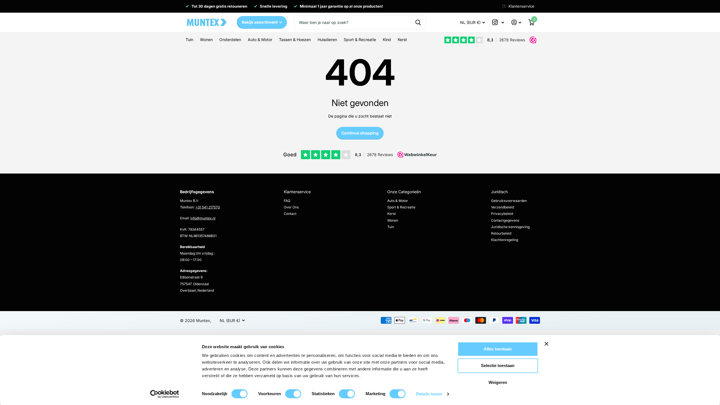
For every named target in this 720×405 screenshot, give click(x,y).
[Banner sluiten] (564, 348)
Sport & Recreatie (401, 207)
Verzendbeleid (502, 207)
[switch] (293, 393)
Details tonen (429, 394)
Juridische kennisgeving (510, 227)
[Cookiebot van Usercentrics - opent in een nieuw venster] (164, 394)
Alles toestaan (498, 348)
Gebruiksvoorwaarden (509, 201)
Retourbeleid (501, 233)
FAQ (287, 201)
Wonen (392, 220)
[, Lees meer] (498, 22)
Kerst (391, 214)
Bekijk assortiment (260, 22)
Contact (290, 214)
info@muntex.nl (202, 218)
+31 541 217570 (207, 207)
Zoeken (418, 22)
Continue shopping (360, 132)
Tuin (390, 227)
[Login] (516, 22)
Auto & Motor (397, 201)
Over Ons (291, 207)
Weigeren (498, 382)
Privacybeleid (502, 214)
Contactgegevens (505, 220)
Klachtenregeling (504, 240)
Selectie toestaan (497, 365)
